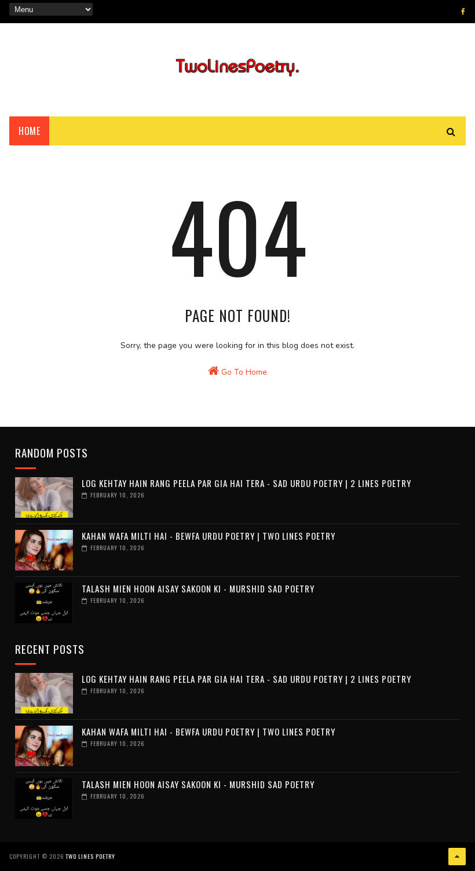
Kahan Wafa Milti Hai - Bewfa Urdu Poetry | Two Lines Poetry (208, 535)
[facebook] (463, 11)
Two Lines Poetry (90, 856)
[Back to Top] (457, 856)
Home (29, 131)
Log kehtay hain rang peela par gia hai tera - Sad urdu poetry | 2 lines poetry (246, 483)
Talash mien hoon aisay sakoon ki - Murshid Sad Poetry (198, 588)
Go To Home (243, 372)
